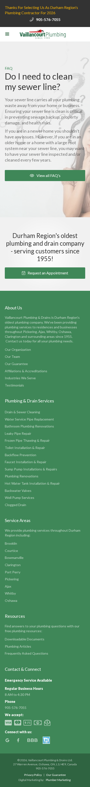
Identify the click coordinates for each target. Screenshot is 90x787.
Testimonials (14, 385)
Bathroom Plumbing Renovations (29, 426)
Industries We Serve (20, 378)
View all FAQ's (45, 175)
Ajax (8, 586)
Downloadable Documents (24, 639)
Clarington (13, 565)
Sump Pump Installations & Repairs (31, 469)
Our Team (12, 356)
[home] (42, 34)
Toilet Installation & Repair (25, 448)
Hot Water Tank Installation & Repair (32, 483)
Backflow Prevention (20, 455)
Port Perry (12, 572)
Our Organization (18, 349)
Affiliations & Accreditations (26, 371)
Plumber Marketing (58, 780)
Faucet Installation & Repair (25, 462)
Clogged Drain (15, 505)
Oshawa (11, 600)
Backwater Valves (18, 490)
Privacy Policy (33, 775)
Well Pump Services (19, 497)
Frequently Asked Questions (26, 653)
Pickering (12, 579)
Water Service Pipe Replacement (29, 419)
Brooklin (11, 543)
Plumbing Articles (18, 646)
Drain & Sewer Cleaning (22, 412)
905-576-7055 (48, 19)
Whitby (10, 593)
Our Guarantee (16, 364)
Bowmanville (14, 558)
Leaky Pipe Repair (18, 433)
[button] (7, 34)
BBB (32, 740)
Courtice (11, 551)
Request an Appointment (45, 273)
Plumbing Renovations (21, 476)
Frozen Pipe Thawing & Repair (27, 440)
